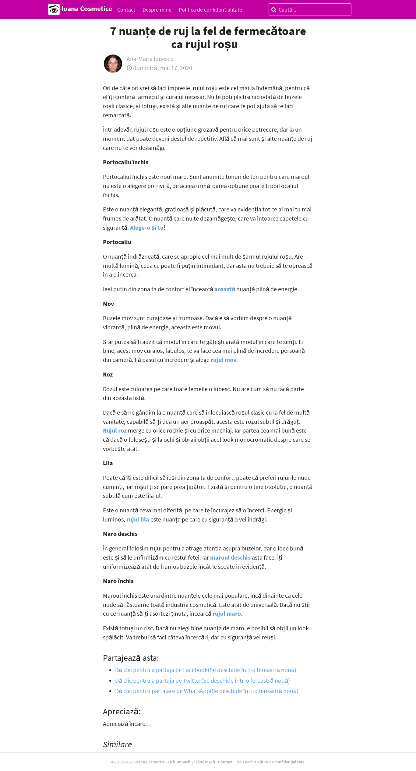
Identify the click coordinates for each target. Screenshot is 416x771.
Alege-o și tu (147, 227)
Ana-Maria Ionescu (150, 58)
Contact (126, 9)
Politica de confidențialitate (210, 9)
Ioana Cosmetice (86, 8)
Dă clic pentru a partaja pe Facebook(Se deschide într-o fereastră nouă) (205, 670)
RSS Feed (243, 762)
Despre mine (157, 9)
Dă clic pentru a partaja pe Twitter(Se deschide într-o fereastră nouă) (202, 680)
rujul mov (223, 359)
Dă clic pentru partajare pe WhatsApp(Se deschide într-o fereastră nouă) (206, 691)
